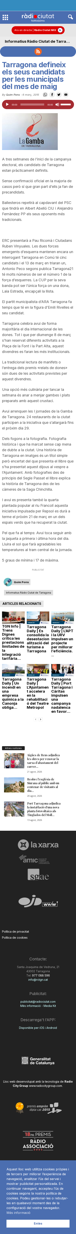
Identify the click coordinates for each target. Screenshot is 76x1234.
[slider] (66, 104)
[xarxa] (38, 844)
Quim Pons (13, 94)
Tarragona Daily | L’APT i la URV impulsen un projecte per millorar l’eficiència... (62, 641)
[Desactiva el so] (57, 104)
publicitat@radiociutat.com (38, 1001)
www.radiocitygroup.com (45, 1085)
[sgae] (38, 874)
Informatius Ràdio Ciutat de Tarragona (40, 41)
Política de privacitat (15, 931)
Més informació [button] (18, 1213)
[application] (38, 104)
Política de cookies (15, 937)
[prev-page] (36, 719)
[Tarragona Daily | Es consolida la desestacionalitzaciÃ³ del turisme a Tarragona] (38, 617)
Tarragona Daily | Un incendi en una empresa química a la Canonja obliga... (13, 693)
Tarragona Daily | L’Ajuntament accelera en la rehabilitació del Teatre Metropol (38, 693)
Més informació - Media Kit (38, 1005)
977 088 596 (40, 975)
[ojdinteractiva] (38, 903)
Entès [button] (38, 1223)
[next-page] (41, 719)
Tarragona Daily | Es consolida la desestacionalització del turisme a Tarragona (38, 639)
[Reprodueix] (7, 104)
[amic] (38, 859)
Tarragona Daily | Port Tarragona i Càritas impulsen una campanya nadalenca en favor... (62, 695)
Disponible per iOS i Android (38, 1027)
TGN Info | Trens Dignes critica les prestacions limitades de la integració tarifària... (13, 642)
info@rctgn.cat (38, 979)
